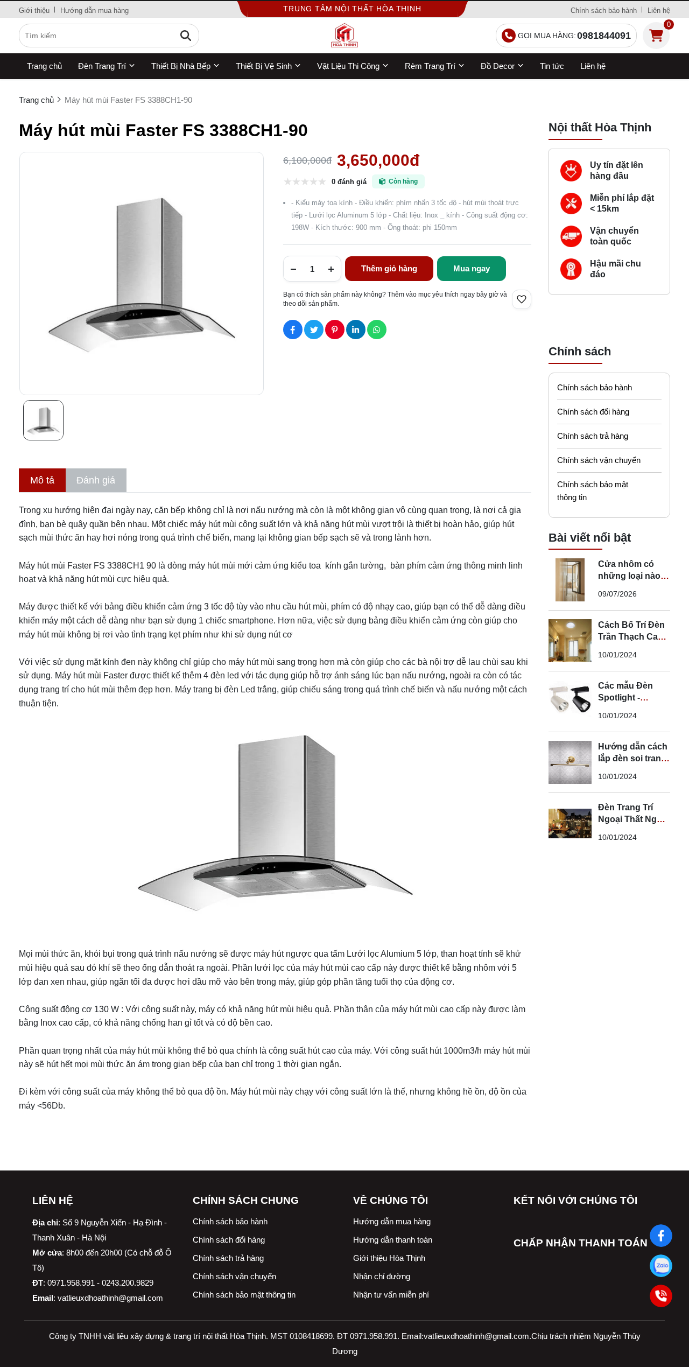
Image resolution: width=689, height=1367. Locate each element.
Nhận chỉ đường (381, 1276)
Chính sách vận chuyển (599, 460)
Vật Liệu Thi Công (348, 66)
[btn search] (185, 35)
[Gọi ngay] (660, 1295)
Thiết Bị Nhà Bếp (180, 66)
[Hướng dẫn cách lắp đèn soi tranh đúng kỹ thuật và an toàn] (570, 762)
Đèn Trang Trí (102, 66)
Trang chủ (44, 66)
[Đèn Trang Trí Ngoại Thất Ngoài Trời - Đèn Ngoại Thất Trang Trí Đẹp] (570, 823)
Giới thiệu (34, 10)
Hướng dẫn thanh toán (392, 1239)
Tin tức (552, 66)
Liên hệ (659, 10)
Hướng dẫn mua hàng (94, 10)
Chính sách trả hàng (592, 435)
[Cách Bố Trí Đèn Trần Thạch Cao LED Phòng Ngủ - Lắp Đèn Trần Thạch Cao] (570, 640)
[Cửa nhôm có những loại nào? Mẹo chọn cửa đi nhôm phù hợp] (570, 579)
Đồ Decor (498, 66)
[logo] (344, 35)
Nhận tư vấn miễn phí (391, 1294)
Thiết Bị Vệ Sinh (264, 66)
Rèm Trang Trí (430, 66)
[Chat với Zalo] (660, 1265)
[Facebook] (660, 1235)
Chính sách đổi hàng (593, 411)
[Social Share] (293, 329)
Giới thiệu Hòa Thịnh (389, 1258)
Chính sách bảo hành (604, 10)
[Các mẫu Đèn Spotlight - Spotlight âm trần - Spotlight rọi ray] (570, 701)
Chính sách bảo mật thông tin (592, 491)
